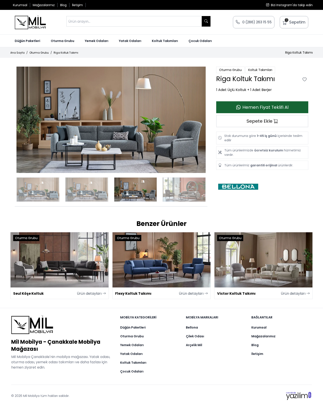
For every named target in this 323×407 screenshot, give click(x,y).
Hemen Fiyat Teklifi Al (265, 107)
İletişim (77, 5)
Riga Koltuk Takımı (66, 53)
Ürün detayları (89, 293)
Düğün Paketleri (27, 41)
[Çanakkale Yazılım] (298, 396)
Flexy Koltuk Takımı (133, 293)
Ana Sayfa (17, 53)
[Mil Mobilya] (61, 324)
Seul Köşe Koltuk (28, 293)
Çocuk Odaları (200, 41)
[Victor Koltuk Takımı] (263, 259)
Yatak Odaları (130, 41)
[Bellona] (262, 186)
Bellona (192, 327)
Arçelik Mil (194, 345)
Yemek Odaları (96, 41)
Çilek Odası (195, 336)
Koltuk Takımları (165, 41)
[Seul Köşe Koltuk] (60, 259)
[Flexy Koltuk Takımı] (161, 259)
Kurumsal (20, 5)
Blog (63, 5)
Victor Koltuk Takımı (236, 293)
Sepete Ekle (260, 121)
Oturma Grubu (62, 41)
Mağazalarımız (44, 5)
